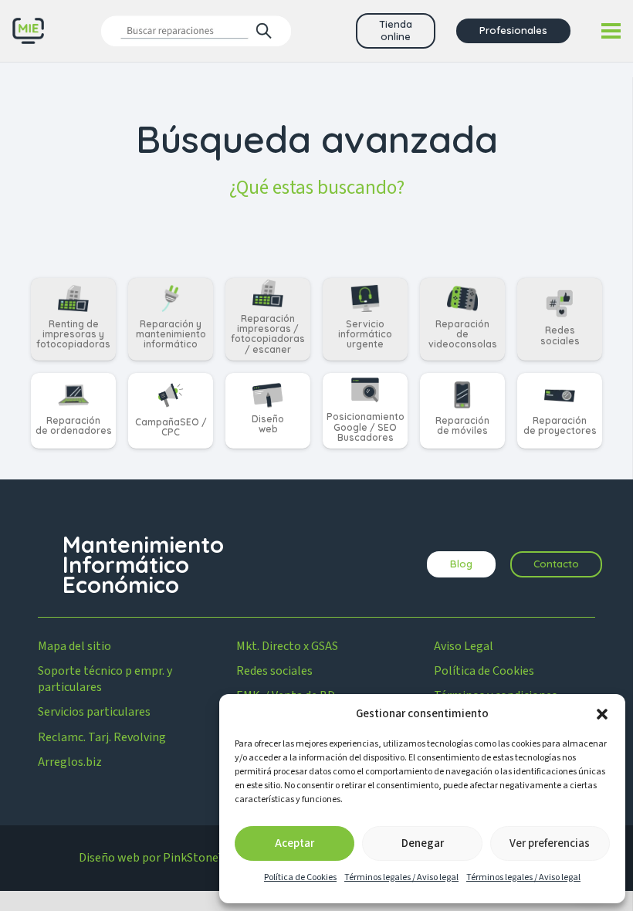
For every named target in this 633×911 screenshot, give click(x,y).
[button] (602, 714)
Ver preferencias (549, 843)
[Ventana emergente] (196, 30)
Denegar (422, 843)
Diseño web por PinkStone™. (153, 857)
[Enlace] (73, 319)
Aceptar (294, 843)
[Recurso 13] (28, 31)
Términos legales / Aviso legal (401, 877)
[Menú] (611, 31)
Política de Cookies (300, 877)
